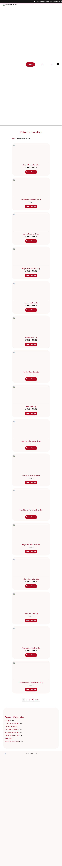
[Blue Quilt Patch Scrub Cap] (31, 360)
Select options (31, 172)
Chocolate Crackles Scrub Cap (31, 648)
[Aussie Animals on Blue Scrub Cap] (31, 188)
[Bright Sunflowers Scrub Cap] (31, 533)
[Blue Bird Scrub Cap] (31, 326)
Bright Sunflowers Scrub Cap (31, 544)
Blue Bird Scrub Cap (31, 337)
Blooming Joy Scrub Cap (31, 303)
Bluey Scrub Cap (31, 406)
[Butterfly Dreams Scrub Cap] (31, 567)
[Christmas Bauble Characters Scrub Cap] (31, 671)
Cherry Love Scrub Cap (31, 613)
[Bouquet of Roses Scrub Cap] (31, 464)
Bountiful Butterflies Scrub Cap (31, 441)
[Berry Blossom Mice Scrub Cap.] (31, 257)
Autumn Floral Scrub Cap (31, 234)
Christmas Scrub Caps (12, 723)
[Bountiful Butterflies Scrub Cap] (31, 429)
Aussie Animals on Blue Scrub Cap (31, 199)
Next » (37, 700)
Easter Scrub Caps (11, 726)
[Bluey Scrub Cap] (31, 395)
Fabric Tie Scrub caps (12, 729)
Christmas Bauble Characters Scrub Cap (31, 682)
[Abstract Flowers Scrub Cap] (31, 153)
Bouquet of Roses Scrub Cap (31, 475)
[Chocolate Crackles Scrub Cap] (31, 636)
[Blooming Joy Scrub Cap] (31, 291)
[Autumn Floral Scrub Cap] (31, 222)
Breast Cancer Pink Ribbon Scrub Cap (31, 510)
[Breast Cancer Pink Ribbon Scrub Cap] (31, 498)
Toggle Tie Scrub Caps (12, 741)
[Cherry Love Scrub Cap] (31, 602)
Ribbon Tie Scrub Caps (12, 735)
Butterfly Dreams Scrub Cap (31, 579)
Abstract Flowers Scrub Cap (31, 165)
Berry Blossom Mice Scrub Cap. (31, 268)
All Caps (7, 721)
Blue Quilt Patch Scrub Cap (31, 372)
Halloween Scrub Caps (12, 732)
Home (13, 139)
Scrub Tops (8, 738)
